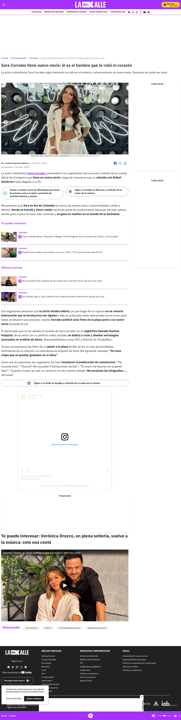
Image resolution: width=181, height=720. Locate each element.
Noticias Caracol (48, 656)
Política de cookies (130, 667)
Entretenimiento (18, 58)
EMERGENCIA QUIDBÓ (77, 12)
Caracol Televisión (49, 660)
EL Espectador (48, 677)
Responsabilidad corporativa (134, 660)
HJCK (44, 670)
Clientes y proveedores (89, 674)
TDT (81, 663)
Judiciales (22, 232)
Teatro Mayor (47, 681)
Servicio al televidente (89, 656)
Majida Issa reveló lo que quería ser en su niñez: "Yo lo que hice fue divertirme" (62, 252)
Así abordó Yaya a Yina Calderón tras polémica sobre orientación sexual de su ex (63, 296)
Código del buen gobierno (90, 667)
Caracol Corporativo (50, 688)
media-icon (90, 715)
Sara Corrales (31, 628)
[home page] (90, 5)
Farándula (34, 58)
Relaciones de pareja (97, 628)
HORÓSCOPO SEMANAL (54, 12)
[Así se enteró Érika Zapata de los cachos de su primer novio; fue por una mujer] (9, 281)
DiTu (43, 674)
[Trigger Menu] (3, 4)
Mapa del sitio (85, 681)
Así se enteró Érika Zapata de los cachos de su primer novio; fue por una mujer (62, 280)
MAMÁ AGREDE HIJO (98, 12)
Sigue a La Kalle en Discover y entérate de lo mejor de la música (98, 191)
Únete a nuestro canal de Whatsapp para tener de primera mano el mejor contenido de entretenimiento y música (35, 193)
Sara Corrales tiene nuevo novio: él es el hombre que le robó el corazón (73, 58)
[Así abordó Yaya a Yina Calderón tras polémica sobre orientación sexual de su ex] (9, 297)
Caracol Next (47, 691)
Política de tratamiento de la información (139, 663)
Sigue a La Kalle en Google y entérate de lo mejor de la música (67, 383)
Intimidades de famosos (69, 628)
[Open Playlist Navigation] (179, 715)
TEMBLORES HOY (117, 12)
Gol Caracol (46, 663)
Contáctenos (85, 670)
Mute (153, 715)
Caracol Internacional (50, 684)
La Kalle (4, 58)
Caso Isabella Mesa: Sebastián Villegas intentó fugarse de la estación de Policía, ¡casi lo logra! (70, 236)
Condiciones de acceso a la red (135, 656)
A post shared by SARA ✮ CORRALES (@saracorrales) (65, 486)
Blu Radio (45, 667)
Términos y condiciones (132, 670)
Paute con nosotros (88, 677)
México (48, 628)
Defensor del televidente (90, 660)
